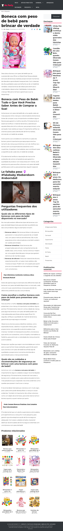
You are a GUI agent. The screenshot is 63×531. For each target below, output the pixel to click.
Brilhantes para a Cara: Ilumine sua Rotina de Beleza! (51, 330)
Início (2, 11)
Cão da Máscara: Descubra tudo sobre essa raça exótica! (53, 291)
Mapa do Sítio (45, 524)
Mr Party (48, 252)
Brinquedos (50, 2)
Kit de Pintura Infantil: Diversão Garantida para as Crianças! (57, 131)
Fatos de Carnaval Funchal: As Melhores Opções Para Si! (51, 344)
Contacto (23, 524)
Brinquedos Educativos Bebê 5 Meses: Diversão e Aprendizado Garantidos (57, 155)
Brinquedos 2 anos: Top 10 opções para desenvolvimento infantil (57, 204)
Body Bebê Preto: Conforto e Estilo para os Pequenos (52, 360)
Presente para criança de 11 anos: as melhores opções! (52, 299)
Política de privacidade (34, 524)
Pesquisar (56, 16)
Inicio (16, 2)
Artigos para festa (27, 2)
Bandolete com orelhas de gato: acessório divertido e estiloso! (52, 352)
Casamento (49, 239)
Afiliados (52, 524)
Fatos (47, 248)
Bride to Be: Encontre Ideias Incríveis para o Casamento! (51, 323)
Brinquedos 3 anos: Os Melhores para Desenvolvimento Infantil (57, 180)
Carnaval (38, 2)
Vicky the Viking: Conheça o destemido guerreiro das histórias (57, 34)
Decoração (18, 7)
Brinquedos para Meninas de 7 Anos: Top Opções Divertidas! (57, 80)
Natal (37, 7)
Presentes (27, 7)
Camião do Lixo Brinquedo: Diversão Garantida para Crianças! (57, 56)
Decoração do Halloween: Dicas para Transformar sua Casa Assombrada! (52, 307)
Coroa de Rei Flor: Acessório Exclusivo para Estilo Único (52, 315)
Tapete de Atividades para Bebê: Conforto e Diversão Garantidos (57, 106)
